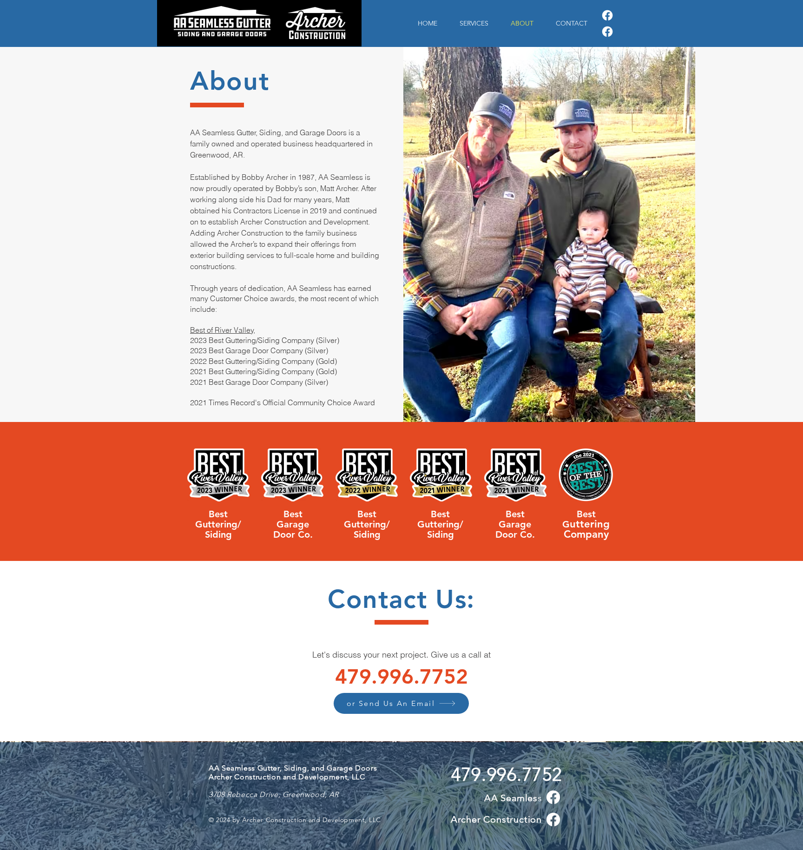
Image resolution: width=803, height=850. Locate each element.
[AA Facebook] (607, 15)
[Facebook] (553, 819)
